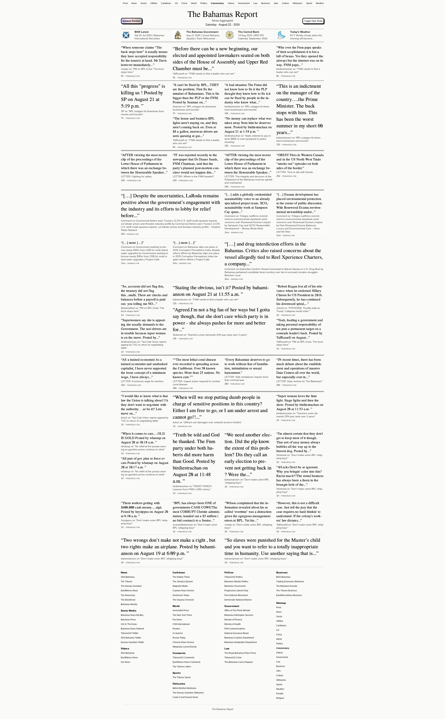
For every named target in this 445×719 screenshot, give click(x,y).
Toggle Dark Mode (313, 21)
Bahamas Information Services (238, 615)
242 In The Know (129, 624)
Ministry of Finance (233, 619)
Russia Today (179, 638)
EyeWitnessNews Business (289, 595)
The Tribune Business (286, 590)
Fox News (177, 619)
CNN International (181, 624)
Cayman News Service (183, 590)
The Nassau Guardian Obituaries (188, 693)
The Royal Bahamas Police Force (240, 653)
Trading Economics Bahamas (290, 581)
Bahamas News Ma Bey (132, 615)
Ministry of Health (232, 624)
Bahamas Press (128, 619)
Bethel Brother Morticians (184, 688)
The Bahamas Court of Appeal (238, 662)
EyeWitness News (129, 590)
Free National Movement (236, 595)
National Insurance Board (236, 633)
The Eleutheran (128, 600)
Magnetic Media (180, 586)
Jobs (276, 3)
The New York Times (182, 615)
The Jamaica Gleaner (183, 581)
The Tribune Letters (182, 666)
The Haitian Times (181, 577)
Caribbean (166, 3)
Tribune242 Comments (183, 657)
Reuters (176, 628)
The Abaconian (128, 595)
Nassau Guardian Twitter (132, 642)
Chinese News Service (183, 642)
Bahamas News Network (132, 628)
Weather (320, 3)
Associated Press (181, 610)
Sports (309, 3)
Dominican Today (181, 595)
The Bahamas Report (222, 709)
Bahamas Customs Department (239, 638)
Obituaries (297, 3)
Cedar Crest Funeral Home (185, 697)
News (134, 3)
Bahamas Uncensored (235, 586)
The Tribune (126, 581)
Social (144, 3)
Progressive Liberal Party (236, 590)
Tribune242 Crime (233, 657)
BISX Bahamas (283, 577)
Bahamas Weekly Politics (236, 581)
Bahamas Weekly (129, 604)
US (176, 3)
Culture (285, 3)
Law (255, 3)
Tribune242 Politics (233, 577)
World (194, 3)
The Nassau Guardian (131, 586)
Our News (125, 662)
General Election (131, 21)
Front (125, 3)
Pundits (279, 693)
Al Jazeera (178, 633)
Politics (203, 3)
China (184, 3)
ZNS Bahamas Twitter (131, 638)
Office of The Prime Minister (237, 610)
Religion (280, 698)
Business (265, 3)
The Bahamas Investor (286, 586)
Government (244, 3)
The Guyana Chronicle (183, 600)
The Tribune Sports (182, 677)
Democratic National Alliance (238, 600)
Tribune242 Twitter (129, 633)
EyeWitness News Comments (186, 662)
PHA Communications (234, 628)
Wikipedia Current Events (185, 647)
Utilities (153, 3)
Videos (231, 3)
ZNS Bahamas (128, 577)
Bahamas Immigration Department (240, 642)
